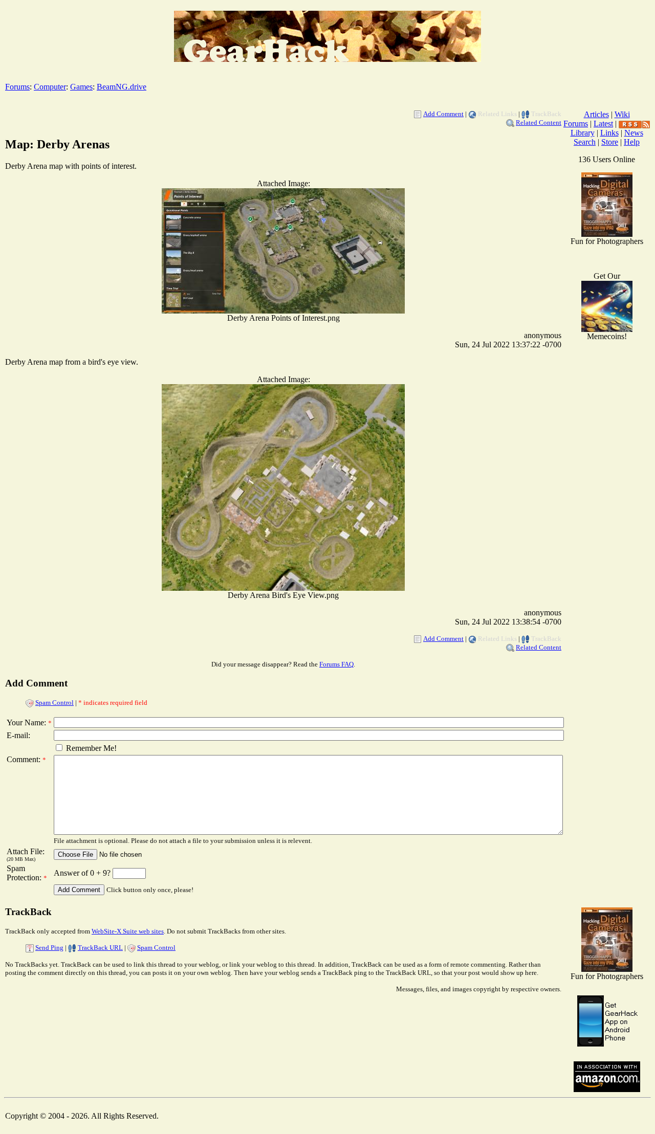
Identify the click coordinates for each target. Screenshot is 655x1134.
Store (609, 142)
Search (585, 142)
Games (81, 86)
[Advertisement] (607, 736)
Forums (17, 86)
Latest (603, 123)
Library (583, 132)
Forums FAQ (336, 664)
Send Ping (49, 947)
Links (609, 132)
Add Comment (443, 114)
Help (632, 142)
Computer (50, 86)
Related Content (538, 122)
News (633, 132)
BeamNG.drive (121, 86)
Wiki (622, 114)
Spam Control (54, 702)
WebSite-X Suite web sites (128, 931)
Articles (596, 114)
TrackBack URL (100, 947)
